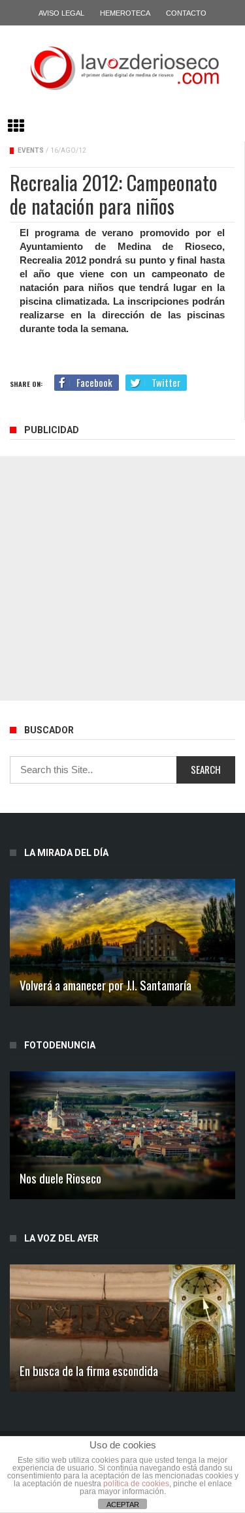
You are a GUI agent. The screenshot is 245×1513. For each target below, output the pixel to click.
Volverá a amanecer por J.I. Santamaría (105, 984)
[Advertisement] (122, 578)
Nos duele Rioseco (60, 1178)
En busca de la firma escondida (89, 1370)
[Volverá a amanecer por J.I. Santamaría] (122, 942)
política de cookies (136, 1483)
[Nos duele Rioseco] (122, 1135)
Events (31, 150)
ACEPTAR (122, 1504)
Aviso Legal (61, 13)
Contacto (186, 13)
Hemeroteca (125, 13)
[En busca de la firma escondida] (122, 1328)
